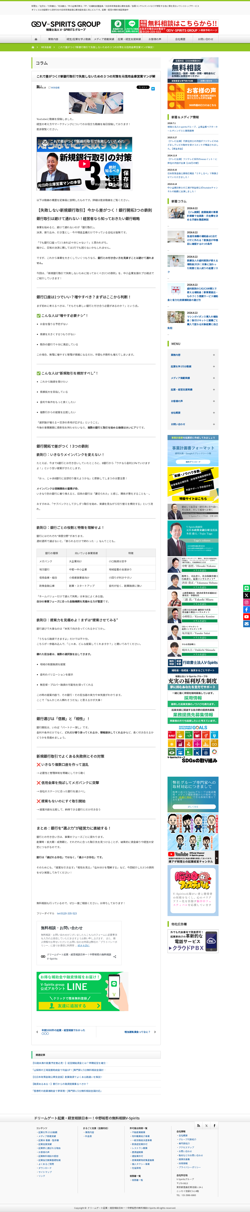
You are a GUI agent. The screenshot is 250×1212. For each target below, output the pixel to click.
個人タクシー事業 (141, 1164)
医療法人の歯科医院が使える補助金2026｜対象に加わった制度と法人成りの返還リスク (193, 266)
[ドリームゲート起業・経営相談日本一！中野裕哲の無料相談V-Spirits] (65, 29)
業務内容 (175, 354)
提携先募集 (184, 1159)
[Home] (34, 47)
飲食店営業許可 (139, 1144)
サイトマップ (45, 1172)
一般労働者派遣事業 (142, 1140)
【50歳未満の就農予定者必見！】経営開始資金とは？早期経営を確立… (69, 1063)
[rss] (198, 1125)
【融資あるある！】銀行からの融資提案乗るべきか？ (60, 1084)
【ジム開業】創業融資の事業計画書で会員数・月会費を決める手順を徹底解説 (202, 215)
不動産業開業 (138, 1132)
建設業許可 (137, 1156)
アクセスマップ (186, 1147)
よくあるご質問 (46, 1164)
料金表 (88, 1136)
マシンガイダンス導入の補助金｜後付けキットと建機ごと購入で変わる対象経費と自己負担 (193, 322)
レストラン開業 (139, 1148)
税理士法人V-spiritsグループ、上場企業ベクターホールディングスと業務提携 (193, 128)
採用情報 (183, 1163)
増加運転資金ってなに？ (137, 1032)
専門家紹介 (184, 1143)
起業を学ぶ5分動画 (181, 366)
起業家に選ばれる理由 (49, 1148)
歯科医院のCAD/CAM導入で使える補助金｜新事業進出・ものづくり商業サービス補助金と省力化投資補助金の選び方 (193, 294)
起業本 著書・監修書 (48, 1140)
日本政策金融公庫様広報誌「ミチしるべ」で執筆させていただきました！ (193, 175)
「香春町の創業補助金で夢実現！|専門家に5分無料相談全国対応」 (67, 1090)
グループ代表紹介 (187, 1139)
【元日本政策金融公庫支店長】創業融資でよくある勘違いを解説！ (67, 1077)
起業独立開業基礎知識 (49, 1160)
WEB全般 (46, 47)
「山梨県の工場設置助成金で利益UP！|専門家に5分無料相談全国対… (68, 1070)
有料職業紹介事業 (141, 1136)
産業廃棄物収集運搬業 (143, 1160)
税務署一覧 (137, 1180)
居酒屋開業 (137, 1152)
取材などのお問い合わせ (191, 1155)
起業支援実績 (45, 1144)
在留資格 (136, 1168)
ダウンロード (45, 1168)
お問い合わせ (178, 424)
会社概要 (175, 412)
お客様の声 (177, 401)
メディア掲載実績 (180, 378)
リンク (41, 1175)
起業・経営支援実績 (181, 389)
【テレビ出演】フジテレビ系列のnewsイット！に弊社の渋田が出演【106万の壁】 (192, 160)
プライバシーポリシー (190, 1167)
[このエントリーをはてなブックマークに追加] (153, 88)
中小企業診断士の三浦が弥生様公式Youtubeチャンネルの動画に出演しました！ (193, 189)
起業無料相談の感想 (48, 1156)
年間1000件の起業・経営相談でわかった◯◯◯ (63, 1031)
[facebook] (214, 1125)
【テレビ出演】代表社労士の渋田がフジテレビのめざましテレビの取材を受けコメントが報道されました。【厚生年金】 (193, 144)
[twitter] (206, 1125)
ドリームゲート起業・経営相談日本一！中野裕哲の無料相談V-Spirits (122, 1207)
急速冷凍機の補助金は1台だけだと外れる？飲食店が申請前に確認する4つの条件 (202, 239)
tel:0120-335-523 (67, 913)
